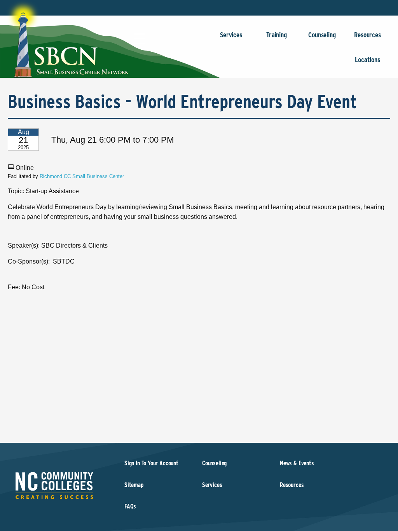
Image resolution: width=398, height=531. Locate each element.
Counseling (321, 35)
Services (231, 35)
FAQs (130, 506)
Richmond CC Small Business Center (82, 176)
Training (276, 35)
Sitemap (133, 485)
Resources (367, 35)
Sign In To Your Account (151, 463)
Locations (367, 60)
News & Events (297, 463)
